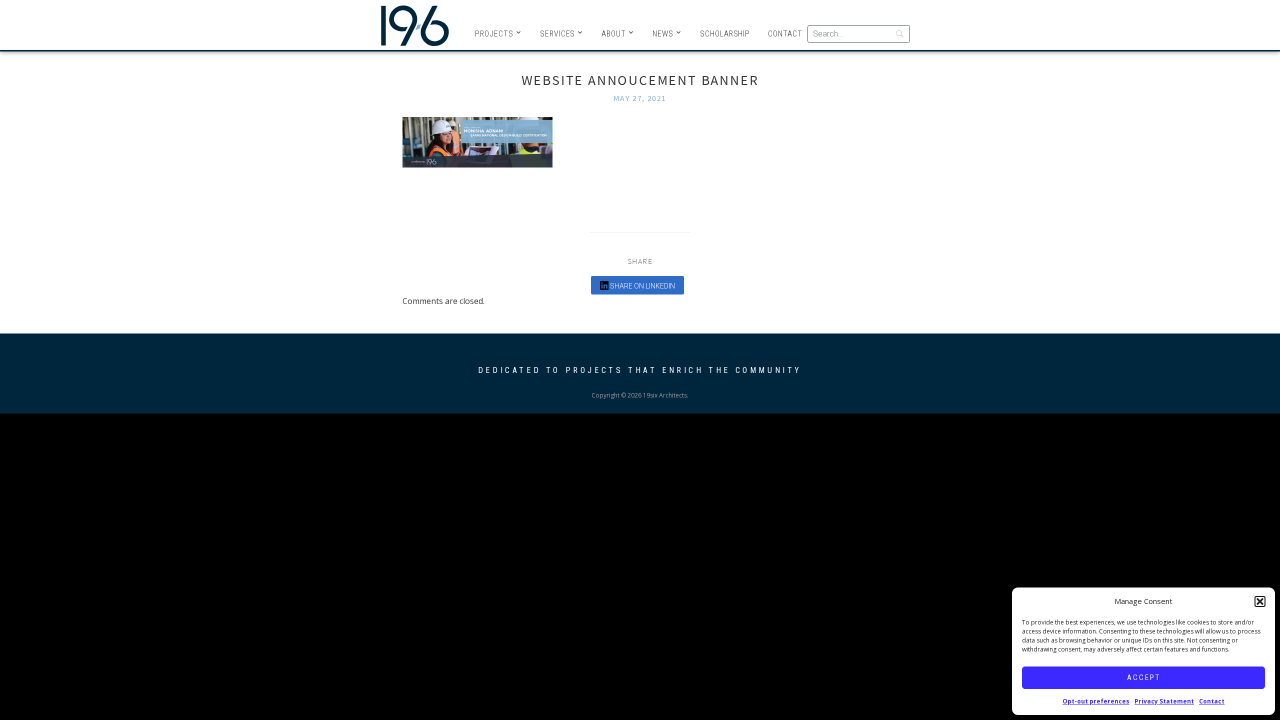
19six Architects (415, 25)
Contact (1211, 701)
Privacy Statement (1164, 701)
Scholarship (725, 33)
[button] (1260, 601)
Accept (1143, 677)
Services (558, 33)
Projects (494, 33)
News (663, 33)
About (614, 33)
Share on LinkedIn (641, 286)
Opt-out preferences (1096, 701)
